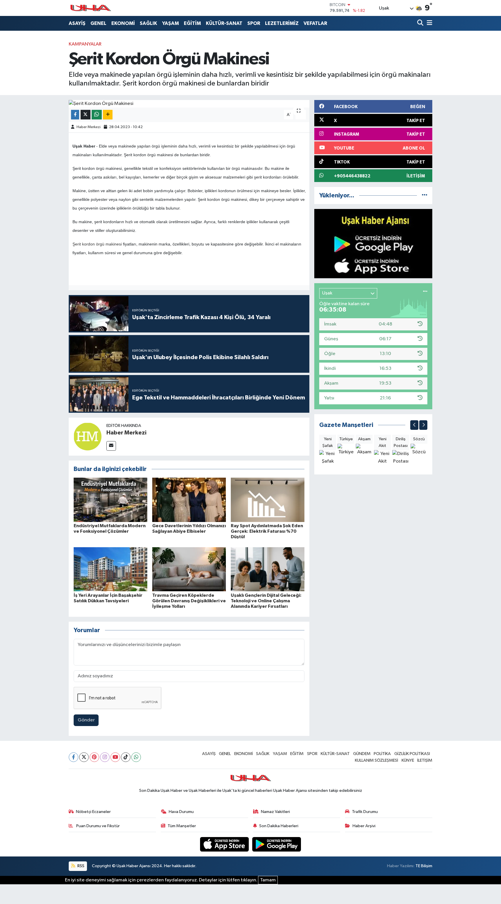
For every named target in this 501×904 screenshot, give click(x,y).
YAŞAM (170, 23)
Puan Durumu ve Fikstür (97, 826)
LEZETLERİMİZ (282, 23)
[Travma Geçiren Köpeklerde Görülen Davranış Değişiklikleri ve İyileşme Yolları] (189, 569)
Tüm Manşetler (182, 826)
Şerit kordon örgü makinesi (97, 244)
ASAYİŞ (77, 23)
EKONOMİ (123, 23)
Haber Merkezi (89, 127)
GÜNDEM (362, 754)
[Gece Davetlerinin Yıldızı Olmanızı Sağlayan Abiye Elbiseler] (189, 499)
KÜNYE (408, 760)
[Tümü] (424, 195)
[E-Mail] (111, 446)
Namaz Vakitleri (275, 812)
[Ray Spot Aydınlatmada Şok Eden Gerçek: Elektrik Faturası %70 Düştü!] (267, 499)
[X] (84, 757)
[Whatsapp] (136, 757)
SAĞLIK (148, 23)
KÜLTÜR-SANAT (224, 23)
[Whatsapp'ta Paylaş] (97, 114)
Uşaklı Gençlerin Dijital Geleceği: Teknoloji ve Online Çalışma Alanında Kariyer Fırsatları (266, 601)
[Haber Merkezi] (87, 436)
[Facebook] (73, 757)
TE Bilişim (423, 866)
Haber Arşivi (364, 826)
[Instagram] (105, 757)
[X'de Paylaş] (85, 114)
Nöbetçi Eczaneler (93, 812)
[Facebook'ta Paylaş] (75, 114)
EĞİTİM (192, 23)
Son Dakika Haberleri (278, 826)
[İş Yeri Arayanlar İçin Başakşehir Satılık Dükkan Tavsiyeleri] (110, 569)
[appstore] (225, 844)
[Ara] (420, 23)
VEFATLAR (315, 23)
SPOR (253, 23)
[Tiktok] (125, 757)
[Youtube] (115, 757)
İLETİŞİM (424, 760)
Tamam (268, 880)
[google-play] (276, 844)
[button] (414, 425)
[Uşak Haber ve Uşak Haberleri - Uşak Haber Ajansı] (90, 8)
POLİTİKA (382, 754)
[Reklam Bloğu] (373, 243)
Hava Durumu (181, 812)
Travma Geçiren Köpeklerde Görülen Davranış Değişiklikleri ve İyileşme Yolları (189, 601)
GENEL (98, 23)
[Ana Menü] (428, 23)
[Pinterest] (94, 757)
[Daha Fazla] (107, 114)
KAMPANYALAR (85, 44)
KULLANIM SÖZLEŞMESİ (376, 760)
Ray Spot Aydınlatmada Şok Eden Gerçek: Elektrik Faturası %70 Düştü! (267, 531)
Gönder (86, 720)
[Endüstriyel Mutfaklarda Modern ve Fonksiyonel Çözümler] (110, 499)
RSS (80, 866)
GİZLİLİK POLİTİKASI (412, 754)
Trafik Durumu (365, 812)
